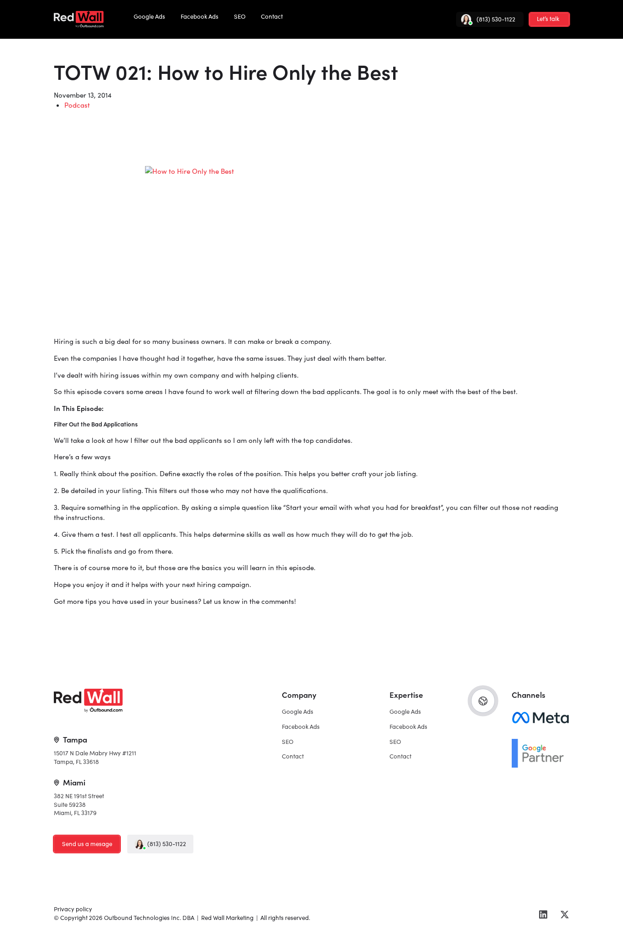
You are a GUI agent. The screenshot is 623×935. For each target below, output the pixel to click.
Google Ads (149, 16)
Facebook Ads (199, 16)
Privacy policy (73, 909)
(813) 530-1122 (166, 844)
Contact (272, 16)
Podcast (77, 104)
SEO (239, 16)
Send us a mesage (87, 844)
